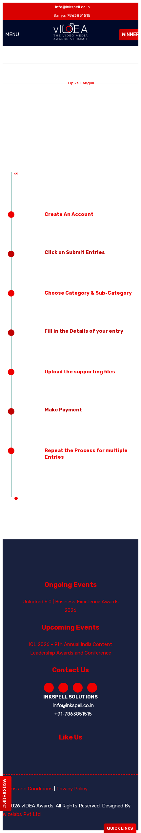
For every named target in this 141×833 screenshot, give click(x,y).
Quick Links (120, 828)
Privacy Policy (72, 789)
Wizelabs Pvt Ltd (22, 814)
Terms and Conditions (28, 789)
